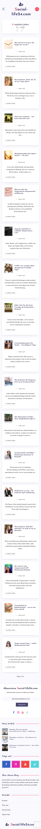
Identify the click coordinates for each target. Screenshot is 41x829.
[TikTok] (27, 712)
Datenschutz (6, 810)
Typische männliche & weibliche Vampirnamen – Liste (24, 231)
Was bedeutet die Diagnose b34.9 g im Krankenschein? (25, 381)
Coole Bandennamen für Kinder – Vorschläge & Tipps (25, 344)
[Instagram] (18, 712)
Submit (20, 704)
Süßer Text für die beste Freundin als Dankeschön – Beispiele (24, 307)
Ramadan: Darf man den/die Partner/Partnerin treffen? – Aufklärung (22, 730)
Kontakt (4, 801)
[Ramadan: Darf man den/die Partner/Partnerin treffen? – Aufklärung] (5, 731)
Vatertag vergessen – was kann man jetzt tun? (24, 117)
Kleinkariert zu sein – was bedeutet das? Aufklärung (24, 491)
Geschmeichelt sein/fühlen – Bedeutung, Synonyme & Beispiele (25, 454)
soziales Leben (10, 66)
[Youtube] (23, 712)
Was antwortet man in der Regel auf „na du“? (24, 43)
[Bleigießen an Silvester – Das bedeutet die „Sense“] (5, 739)
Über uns (5, 805)
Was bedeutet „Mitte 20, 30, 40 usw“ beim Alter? (25, 80)
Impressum (6, 814)
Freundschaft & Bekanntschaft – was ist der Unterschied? (25, 607)
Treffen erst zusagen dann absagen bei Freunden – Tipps (24, 267)
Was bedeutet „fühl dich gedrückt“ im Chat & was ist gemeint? (25, 528)
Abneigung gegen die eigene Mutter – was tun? (25, 154)
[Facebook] (14, 712)
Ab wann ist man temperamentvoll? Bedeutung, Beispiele (22, 568)
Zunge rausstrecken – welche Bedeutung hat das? (25, 644)
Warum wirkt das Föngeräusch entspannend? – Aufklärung (25, 191)
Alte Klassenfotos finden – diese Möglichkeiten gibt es (24, 418)
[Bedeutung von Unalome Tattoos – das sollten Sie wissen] (5, 747)
